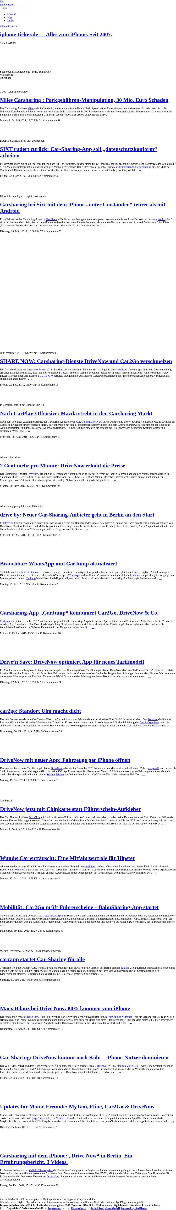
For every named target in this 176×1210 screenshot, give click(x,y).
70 (59, 231)
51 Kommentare (48, 120)
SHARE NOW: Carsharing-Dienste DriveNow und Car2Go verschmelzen (86, 361)
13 (59, 436)
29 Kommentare (49, 731)
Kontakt (11, 14)
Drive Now (33, 1016)
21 (59, 682)
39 (58, 485)
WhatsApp (74, 575)
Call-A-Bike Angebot (41, 1170)
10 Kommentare (48, 633)
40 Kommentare (51, 930)
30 (57, 1185)
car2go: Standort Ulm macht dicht (40, 711)
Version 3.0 (62, 1118)
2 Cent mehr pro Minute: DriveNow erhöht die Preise (62, 465)
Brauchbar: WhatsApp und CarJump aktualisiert (58, 563)
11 (57, 780)
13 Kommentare (48, 436)
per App (162, 219)
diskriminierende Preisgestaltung (133, 166)
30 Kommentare (46, 1185)
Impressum (54, 1208)
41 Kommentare (48, 878)
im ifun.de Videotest (121, 1016)
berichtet (153, 719)
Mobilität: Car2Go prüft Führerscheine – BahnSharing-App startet (79, 907)
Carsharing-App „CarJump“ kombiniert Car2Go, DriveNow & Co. (79, 613)
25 (59, 535)
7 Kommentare (46, 1127)
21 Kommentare (49, 682)
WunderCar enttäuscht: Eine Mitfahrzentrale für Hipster (67, 858)
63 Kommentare (47, 979)
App (9, 17)
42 (57, 175)
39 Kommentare (47, 485)
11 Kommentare (47, 780)
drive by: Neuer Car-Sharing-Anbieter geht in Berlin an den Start (77, 515)
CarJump (135, 575)
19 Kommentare (51, 1028)
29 (60, 731)
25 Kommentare (48, 535)
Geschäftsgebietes (149, 722)
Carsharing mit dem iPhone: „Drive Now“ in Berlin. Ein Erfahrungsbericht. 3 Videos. (66, 1158)
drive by (8, 522)
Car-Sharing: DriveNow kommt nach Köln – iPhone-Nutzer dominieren (84, 1057)
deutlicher (122, 369)
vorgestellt (153, 768)
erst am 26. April (54, 915)
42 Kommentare (47, 175)
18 (57, 384)
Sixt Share (51, 219)
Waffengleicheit (55, 774)
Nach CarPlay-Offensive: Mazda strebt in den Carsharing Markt (76, 413)
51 (58, 120)
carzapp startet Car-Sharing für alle (42, 959)
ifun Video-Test (130, 1065)
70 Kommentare (49, 231)
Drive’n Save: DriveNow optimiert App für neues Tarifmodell (72, 662)
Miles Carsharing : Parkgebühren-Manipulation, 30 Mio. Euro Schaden (84, 100)
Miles (31, 108)
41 (58, 878)
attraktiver (89, 866)
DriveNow (33, 473)
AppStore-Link (41, 1118)
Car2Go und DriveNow (89, 421)
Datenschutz (78, 1208)
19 (61, 1028)
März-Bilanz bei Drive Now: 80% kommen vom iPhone (65, 1008)
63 (58, 979)
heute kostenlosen (30, 572)
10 (59, 633)
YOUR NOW (45, 375)
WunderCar (21, 869)
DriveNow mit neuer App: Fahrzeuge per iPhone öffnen (65, 760)
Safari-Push (97, 1208)
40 (62, 930)
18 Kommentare (46, 384)
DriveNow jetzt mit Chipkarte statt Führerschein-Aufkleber (70, 809)
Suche (10, 20)
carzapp (125, 967)
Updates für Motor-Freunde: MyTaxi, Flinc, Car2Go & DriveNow (77, 1106)
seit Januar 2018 (43, 369)
